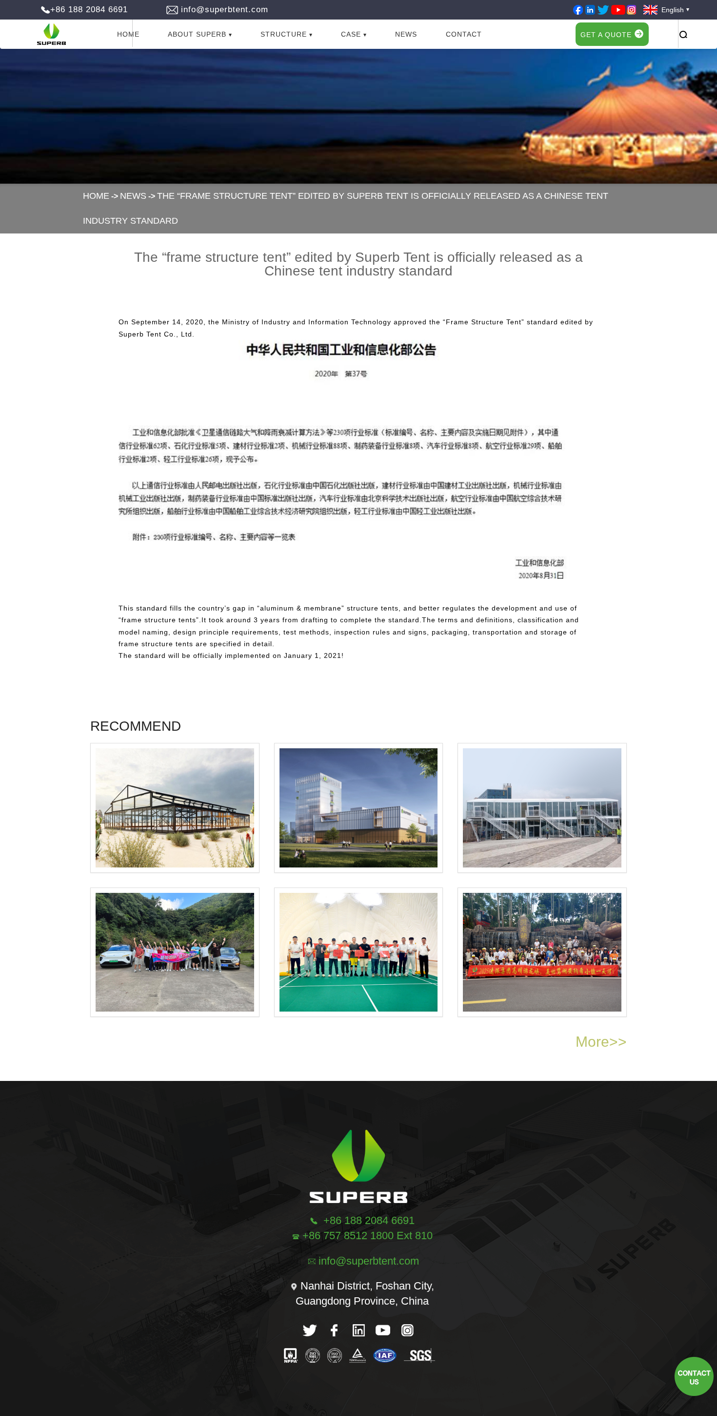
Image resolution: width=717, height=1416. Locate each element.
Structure (283, 34)
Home (128, 34)
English (669, 10)
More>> (601, 1042)
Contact (464, 34)
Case (351, 34)
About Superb (197, 34)
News (406, 34)
